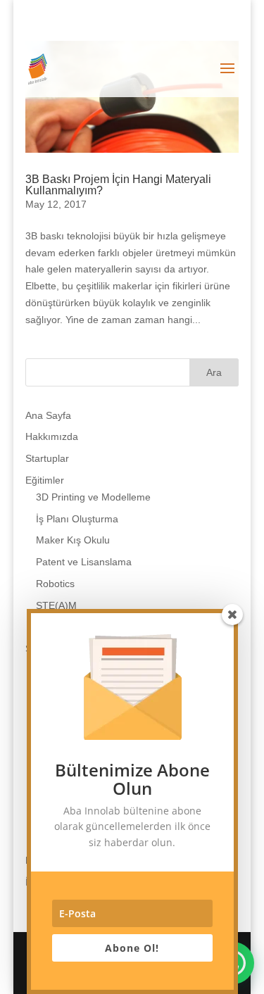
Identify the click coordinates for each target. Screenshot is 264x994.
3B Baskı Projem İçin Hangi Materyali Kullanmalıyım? (118, 184)
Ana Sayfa (48, 415)
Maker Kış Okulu (73, 540)
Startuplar (47, 458)
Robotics (55, 583)
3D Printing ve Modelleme (93, 497)
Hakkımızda (51, 436)
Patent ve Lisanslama (84, 561)
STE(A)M (56, 605)
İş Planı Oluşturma (77, 518)
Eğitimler (44, 480)
